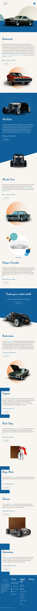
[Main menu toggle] (34, 4)
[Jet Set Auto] (5, 3)
